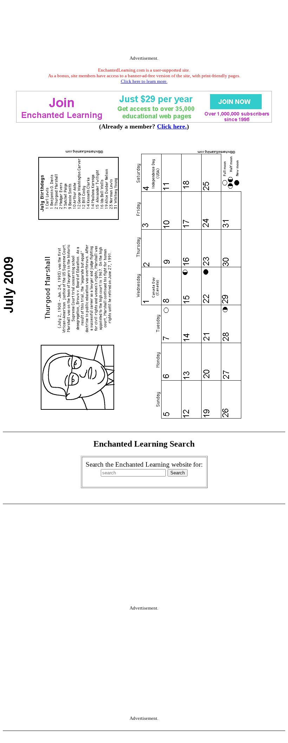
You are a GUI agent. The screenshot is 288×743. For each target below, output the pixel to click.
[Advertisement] (144, 29)
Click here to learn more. (144, 81)
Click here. (172, 126)
